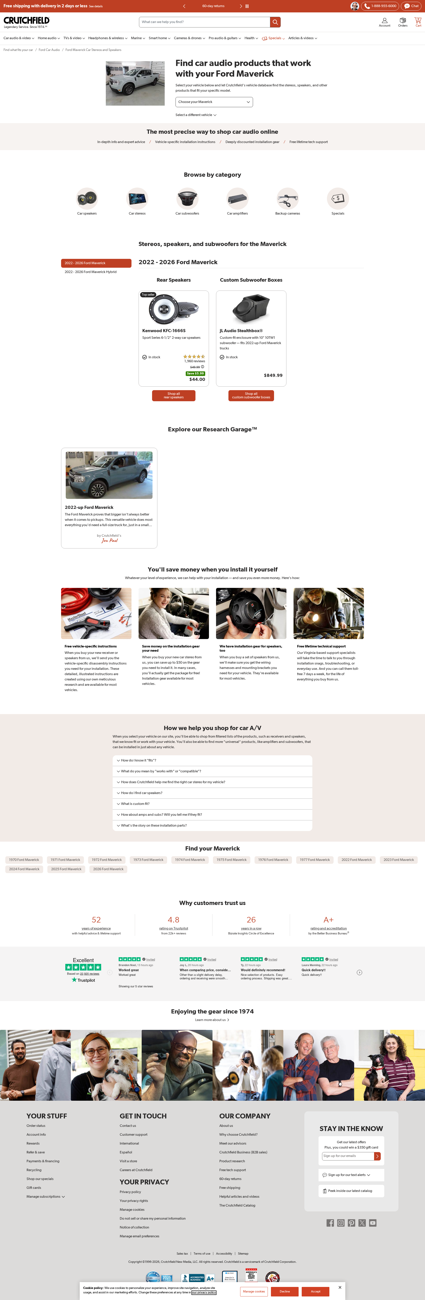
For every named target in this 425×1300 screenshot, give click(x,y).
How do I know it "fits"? (138, 760)
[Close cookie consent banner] (340, 1287)
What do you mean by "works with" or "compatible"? (161, 771)
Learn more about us (210, 1020)
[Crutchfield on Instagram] (340, 1223)
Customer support (133, 1135)
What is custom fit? (135, 804)
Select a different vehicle (194, 115)
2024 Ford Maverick (24, 869)
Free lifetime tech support (308, 142)
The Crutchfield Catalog (237, 1205)
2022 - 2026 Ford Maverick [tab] (85, 263)
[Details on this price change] (202, 367)
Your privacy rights (134, 1201)
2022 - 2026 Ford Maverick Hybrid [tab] (91, 272)
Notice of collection (134, 1227)
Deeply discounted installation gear (252, 142)
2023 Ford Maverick (399, 860)
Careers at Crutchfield (136, 1170)
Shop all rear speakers (174, 395)
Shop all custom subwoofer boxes (251, 395)
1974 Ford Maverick (190, 860)
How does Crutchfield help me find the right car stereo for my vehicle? (173, 782)
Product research (232, 1161)
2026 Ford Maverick (108, 869)
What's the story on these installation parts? (154, 825)
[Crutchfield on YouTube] (372, 1223)
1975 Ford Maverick (232, 860)
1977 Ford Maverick (315, 860)
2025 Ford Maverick (66, 869)
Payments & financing (43, 1161)
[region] (212, 500)
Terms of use (202, 1253)
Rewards (33, 1143)
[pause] (247, 6)
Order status (36, 1126)
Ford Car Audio (49, 50)
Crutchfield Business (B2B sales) (243, 1152)
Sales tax (182, 1253)
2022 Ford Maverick (357, 860)
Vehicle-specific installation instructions (185, 142)
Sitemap (243, 1253)
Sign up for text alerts (347, 1175)
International (129, 1143)
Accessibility (224, 1253)
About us (226, 1126)
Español (126, 1152)
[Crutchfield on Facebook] (330, 1223)
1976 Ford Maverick (273, 860)
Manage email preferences (139, 1236)
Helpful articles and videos (239, 1197)
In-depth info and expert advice (121, 142)
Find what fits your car (18, 50)
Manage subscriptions (44, 1197)
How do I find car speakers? (141, 793)
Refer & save (36, 1152)
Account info (36, 1135)
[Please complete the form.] (377, 1156)
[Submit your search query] (275, 22)
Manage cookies (132, 1210)
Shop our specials (40, 1179)
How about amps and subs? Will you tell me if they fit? (161, 815)
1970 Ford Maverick (24, 860)
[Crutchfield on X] (362, 1223)
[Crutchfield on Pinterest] (351, 1223)
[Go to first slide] (240, 6)
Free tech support (232, 1170)
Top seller (148, 294)
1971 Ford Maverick (65, 860)
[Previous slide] (184, 6)
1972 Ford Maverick (107, 860)
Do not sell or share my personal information (153, 1219)
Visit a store (128, 1161)
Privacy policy (130, 1192)
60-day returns (212, 6)
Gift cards (34, 1188)
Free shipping (53, 6)
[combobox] (210, 22)
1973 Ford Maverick (148, 860)
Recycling (34, 1170)
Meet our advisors (232, 1143)
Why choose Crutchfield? (238, 1135)
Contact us (128, 1126)
